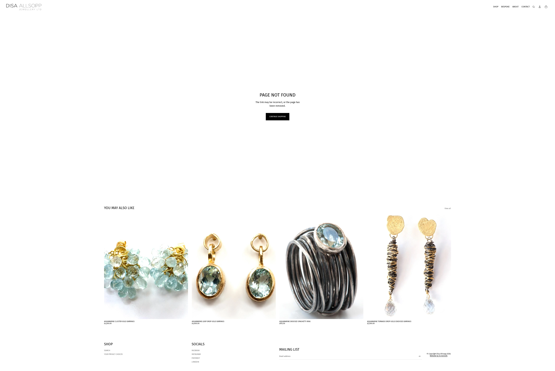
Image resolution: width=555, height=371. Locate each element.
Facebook (196, 350)
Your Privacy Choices (113, 354)
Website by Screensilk (438, 356)
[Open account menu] (539, 7)
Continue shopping (277, 117)
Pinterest (196, 358)
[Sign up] (419, 356)
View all (448, 208)
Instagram (196, 354)
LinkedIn (195, 362)
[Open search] (533, 7)
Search (107, 350)
